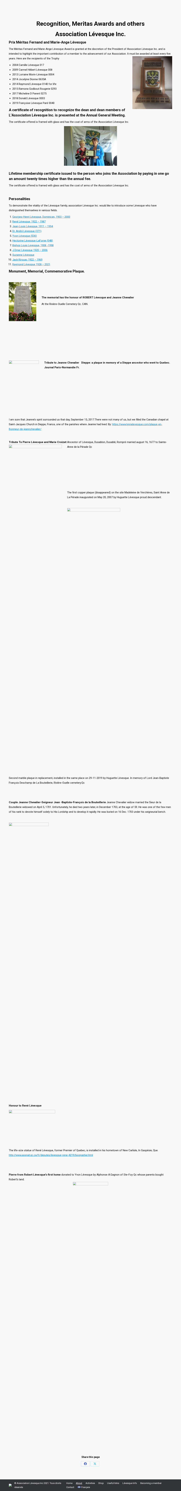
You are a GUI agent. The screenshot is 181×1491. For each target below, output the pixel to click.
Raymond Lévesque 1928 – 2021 (31, 264)
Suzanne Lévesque (23, 254)
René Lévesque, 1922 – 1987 (29, 221)
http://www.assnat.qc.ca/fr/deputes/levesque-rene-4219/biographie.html (51, 1155)
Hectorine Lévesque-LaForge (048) (32, 240)
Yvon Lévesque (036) (24, 235)
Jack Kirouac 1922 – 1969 (27, 259)
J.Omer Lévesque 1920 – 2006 (30, 250)
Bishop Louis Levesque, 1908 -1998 (33, 245)
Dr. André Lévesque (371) (26, 231)
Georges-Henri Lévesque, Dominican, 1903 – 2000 (41, 216)
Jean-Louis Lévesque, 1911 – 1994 (32, 226)
